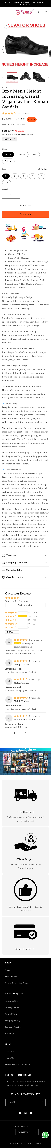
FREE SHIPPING (8, 124)
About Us (9, 1058)
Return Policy (11, 1001)
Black (8, 154)
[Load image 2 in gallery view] (25, 77)
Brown (22, 154)
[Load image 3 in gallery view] (39, 77)
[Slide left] (2, 78)
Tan (35, 154)
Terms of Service (13, 1027)
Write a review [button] (25, 605)
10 (6, 182)
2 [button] (20, 733)
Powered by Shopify (33, 1143)
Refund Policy (12, 1014)
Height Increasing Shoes (16, 983)
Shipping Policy (12, 1020)
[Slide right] (48, 78)
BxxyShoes (21, 1143)
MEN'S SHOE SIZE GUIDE (17, 1064)
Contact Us (10, 1052)
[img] (21, 640)
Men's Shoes (11, 976)
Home (8, 970)
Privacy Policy (12, 1008)
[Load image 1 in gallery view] (12, 77)
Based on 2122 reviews (16, 601)
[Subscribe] (42, 1102)
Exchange (9, 1033)
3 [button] (25, 733)
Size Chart (44, 169)
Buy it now (25, 214)
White (8, 161)
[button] (3, 12)
